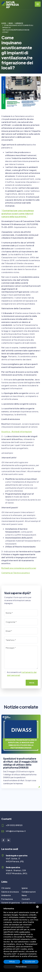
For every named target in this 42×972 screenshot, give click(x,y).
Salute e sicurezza (10, 892)
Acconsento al (22, 673)
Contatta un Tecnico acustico (15, 572)
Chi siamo (6, 888)
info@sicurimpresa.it (16, 831)
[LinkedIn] (9, 840)
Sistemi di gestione (10, 902)
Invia (31, 683)
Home (3, 23)
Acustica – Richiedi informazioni (16, 431)
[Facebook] (3, 840)
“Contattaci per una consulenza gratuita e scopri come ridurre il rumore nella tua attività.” (17, 213)
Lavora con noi (29, 902)
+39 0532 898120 (14, 825)
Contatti (26, 899)
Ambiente (19, 23)
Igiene (25, 888)
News (11, 23)
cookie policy (24, 932)
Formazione (7, 899)
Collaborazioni (29, 892)
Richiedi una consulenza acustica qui (18, 568)
